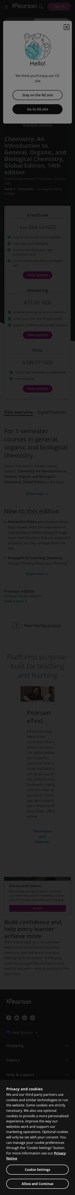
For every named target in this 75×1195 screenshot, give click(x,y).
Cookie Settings (37, 1169)
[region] (37, 1137)
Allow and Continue (37, 1183)
